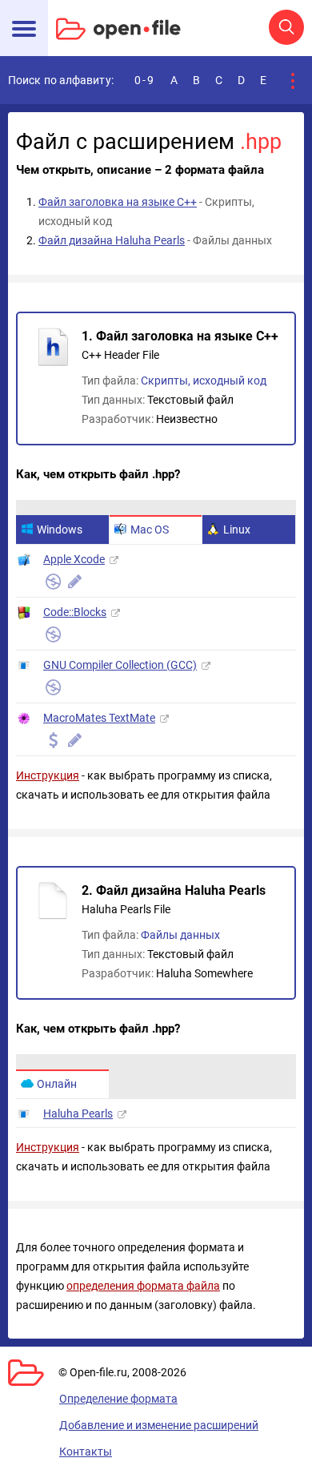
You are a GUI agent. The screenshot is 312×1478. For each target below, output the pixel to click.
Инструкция (47, 775)
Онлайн (57, 1083)
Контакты (85, 1451)
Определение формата (118, 1398)
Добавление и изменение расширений (158, 1425)
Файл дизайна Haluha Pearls (111, 240)
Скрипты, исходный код (203, 380)
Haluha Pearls (78, 1113)
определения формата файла (143, 1285)
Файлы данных (180, 934)
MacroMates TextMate (99, 717)
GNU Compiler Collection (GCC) (120, 664)
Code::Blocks (74, 612)
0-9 (144, 80)
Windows (59, 529)
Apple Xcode (74, 559)
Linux (236, 529)
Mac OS (149, 529)
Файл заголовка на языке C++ (117, 201)
